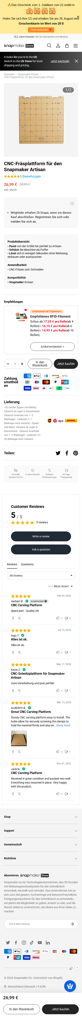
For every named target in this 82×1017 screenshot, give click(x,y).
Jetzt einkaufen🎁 (41, 29)
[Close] (76, 61)
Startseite (9, 74)
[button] (66, 45)
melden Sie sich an (23, 221)
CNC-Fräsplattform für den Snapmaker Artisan (29, 77)
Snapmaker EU (23, 977)
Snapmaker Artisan (28, 74)
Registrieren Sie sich (48, 217)
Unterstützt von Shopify (47, 977)
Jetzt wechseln (60, 61)
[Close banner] (78, 17)
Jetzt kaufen (66, 364)
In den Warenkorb (39, 363)
